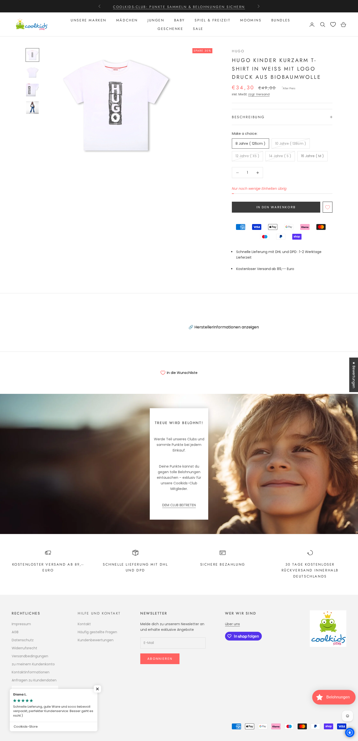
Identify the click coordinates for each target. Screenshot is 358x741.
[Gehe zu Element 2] (32, 72)
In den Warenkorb (276, 207)
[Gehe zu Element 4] (32, 107)
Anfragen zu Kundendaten (34, 680)
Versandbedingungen (30, 656)
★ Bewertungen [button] (353, 374)
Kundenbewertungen (95, 640)
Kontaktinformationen (30, 672)
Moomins (250, 20)
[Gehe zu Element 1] (32, 55)
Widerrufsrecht (24, 648)
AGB (15, 632)
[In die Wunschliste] (327, 207)
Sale (198, 28)
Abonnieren (159, 658)
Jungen (156, 20)
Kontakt (84, 624)
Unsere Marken (88, 20)
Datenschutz (23, 640)
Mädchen (127, 20)
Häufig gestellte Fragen (97, 632)
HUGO (238, 51)
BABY (179, 20)
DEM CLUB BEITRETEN (179, 505)
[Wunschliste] (333, 24)
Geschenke (170, 28)
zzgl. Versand (259, 94)
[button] (97, 689)
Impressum (21, 624)
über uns (232, 624)
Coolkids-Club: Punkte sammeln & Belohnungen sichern (179, 6)
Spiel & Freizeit (212, 20)
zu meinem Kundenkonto (33, 664)
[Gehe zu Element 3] (32, 90)
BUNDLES (280, 20)
